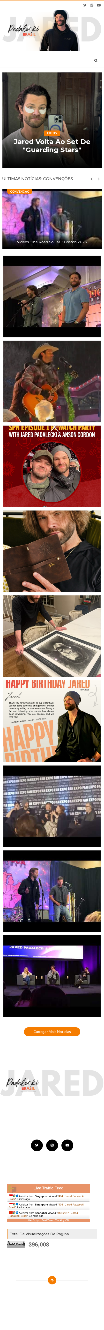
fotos (52, 133)
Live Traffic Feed (48, 1188)
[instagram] (92, 5)
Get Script (33, 1220)
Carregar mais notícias (52, 1032)
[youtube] (99, 5)
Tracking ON (62, 1220)
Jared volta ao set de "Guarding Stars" (52, 145)
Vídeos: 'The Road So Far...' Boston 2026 (52, 242)
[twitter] (85, 5)
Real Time (47, 1220)
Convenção (19, 191)
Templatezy (63, 1292)
